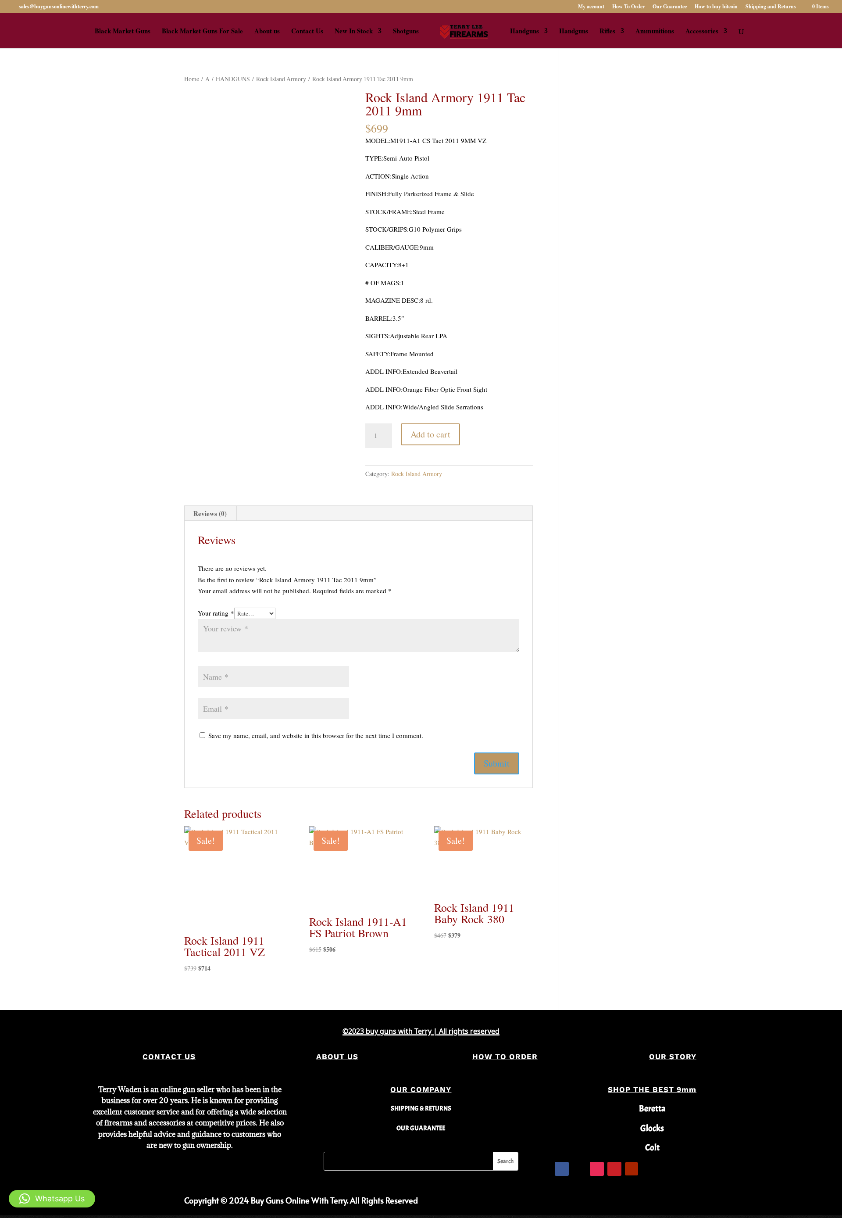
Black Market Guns (122, 32)
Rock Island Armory (281, 79)
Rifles (607, 32)
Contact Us (307, 32)
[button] (52, 1198)
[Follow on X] (579, 1169)
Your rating (216, 613)
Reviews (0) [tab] (210, 513)
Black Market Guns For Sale (202, 32)
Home (191, 79)
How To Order (628, 7)
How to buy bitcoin (716, 7)
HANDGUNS (233, 79)
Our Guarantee (670, 7)
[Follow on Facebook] (562, 1169)
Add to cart (430, 434)
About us (267, 32)
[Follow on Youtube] (631, 1168)
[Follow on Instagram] (597, 1169)
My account (591, 7)
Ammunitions (654, 32)
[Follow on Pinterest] (614, 1169)
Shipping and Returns (771, 7)
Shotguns (406, 32)
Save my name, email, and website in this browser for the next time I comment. (315, 735)
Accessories (701, 32)
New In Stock (354, 32)
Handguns (524, 32)
